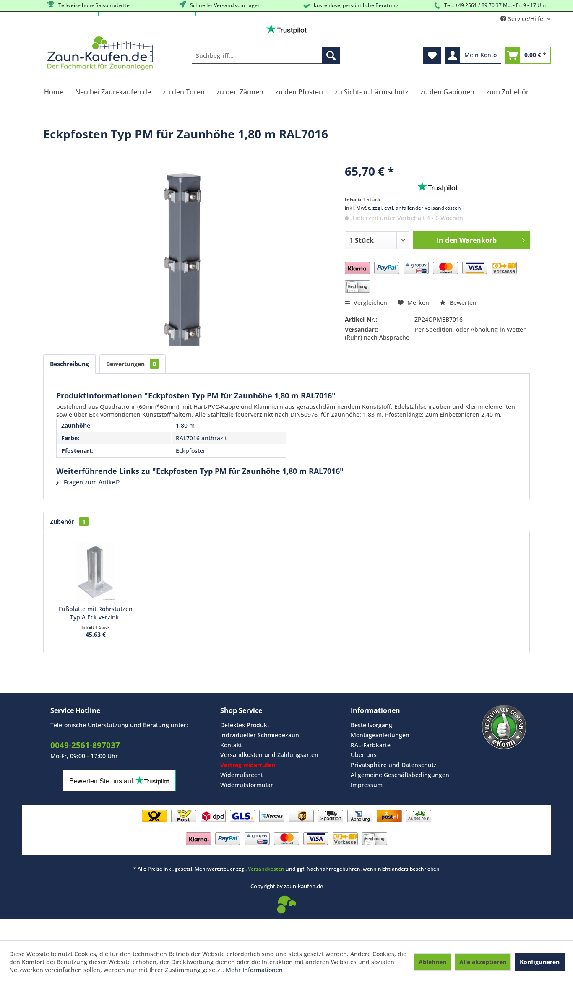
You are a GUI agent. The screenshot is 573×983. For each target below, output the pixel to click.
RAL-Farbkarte (371, 745)
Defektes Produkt (244, 725)
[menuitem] (266, 55)
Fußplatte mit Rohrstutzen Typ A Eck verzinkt (96, 613)
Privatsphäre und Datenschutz (394, 765)
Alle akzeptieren (482, 962)
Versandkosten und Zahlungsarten (269, 755)
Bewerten (462, 303)
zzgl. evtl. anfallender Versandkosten (416, 207)
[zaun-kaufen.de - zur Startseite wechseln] (100, 53)
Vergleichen (369, 303)
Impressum (367, 785)
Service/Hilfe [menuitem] (525, 19)
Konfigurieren (540, 962)
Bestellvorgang (371, 725)
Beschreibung (69, 364)
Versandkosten (266, 868)
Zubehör (68, 521)
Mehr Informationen (254, 970)
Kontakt (231, 745)
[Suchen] (331, 55)
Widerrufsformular (246, 785)
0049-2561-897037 (85, 745)
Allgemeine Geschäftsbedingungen (400, 775)
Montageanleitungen (380, 735)
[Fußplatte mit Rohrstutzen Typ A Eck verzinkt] (95, 571)
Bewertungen (131, 364)
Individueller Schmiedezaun (259, 735)
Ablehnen (432, 962)
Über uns (364, 755)
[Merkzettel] (432, 55)
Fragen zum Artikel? (91, 482)
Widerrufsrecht (241, 775)
